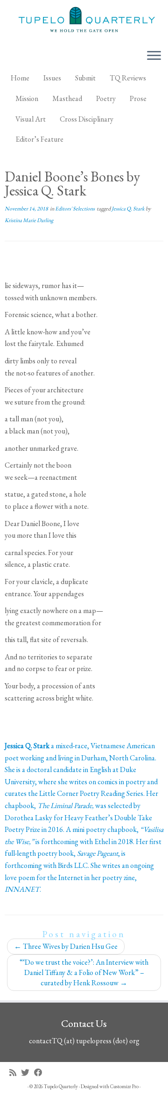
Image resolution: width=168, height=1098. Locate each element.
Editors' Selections (75, 208)
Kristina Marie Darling (29, 220)
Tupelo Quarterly (61, 1086)
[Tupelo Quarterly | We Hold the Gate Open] (84, 21)
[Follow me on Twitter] (27, 1072)
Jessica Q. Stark (129, 208)
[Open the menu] (154, 56)
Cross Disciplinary (86, 119)
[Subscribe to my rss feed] (15, 1072)
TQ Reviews (128, 78)
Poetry (106, 98)
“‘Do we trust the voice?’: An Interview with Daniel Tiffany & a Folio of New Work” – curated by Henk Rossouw (84, 972)
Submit (85, 78)
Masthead (67, 98)
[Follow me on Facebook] (40, 1072)
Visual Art (30, 119)
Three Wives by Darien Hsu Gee (66, 946)
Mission (26, 98)
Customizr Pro (124, 1086)
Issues (52, 78)
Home (20, 78)
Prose (138, 98)
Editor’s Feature (39, 139)
